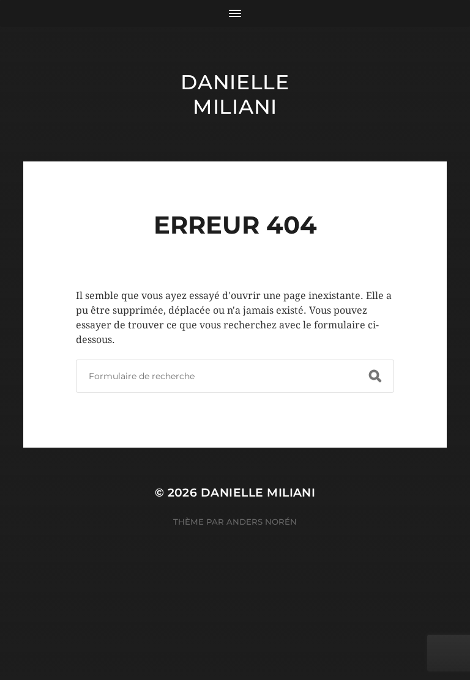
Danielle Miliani (235, 94)
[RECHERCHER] (375, 376)
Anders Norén (261, 522)
